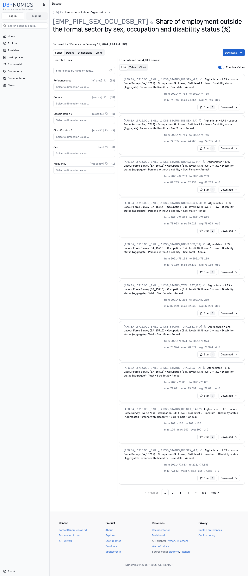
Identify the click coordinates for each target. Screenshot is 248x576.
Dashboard (158, 535)
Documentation (161, 529)
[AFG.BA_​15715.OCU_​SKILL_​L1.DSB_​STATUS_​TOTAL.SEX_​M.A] (163, 326)
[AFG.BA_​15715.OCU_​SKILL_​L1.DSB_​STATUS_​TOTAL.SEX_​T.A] (162, 367)
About (109, 529)
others (184, 540)
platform (174, 551)
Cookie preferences (210, 529)
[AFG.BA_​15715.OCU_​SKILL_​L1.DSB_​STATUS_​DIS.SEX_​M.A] (161, 79)
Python (171, 540)
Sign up (36, 15)
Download (231, 52)
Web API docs (160, 546)
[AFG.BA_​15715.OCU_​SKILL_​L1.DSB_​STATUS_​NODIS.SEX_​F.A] (162, 161)
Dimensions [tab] (85, 52)
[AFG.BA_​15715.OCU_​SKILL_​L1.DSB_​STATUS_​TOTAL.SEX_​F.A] (162, 285)
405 (204, 492)
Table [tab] (132, 67)
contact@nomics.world (73, 529)
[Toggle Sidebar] (49, 288)
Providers (111, 546)
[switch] (221, 67)
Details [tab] (70, 52)
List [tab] (123, 67)
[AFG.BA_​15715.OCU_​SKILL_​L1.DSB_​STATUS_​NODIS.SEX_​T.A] (162, 244)
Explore (110, 535)
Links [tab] (99, 52)
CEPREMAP (165, 564)
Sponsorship (113, 551)
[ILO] (56, 12)
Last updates (113, 540)
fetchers (185, 551)
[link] (79, 12)
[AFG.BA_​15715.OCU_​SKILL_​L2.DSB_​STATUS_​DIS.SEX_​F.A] (161, 409)
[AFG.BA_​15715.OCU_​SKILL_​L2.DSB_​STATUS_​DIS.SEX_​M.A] (161, 450)
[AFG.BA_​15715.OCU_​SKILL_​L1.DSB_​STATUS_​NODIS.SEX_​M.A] (163, 203)
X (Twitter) (65, 540)
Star (208, 107)
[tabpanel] (149, 277)
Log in (13, 15)
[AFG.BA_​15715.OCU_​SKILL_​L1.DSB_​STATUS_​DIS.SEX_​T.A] (160, 120)
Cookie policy (206, 535)
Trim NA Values (235, 67)
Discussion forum (69, 535)
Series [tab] (59, 52)
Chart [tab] (142, 67)
